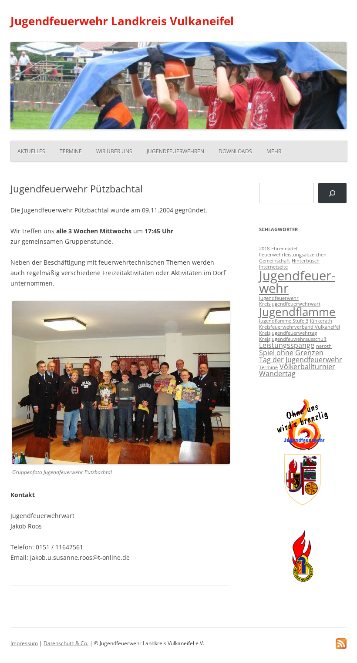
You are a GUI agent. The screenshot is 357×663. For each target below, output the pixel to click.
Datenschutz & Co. (66, 643)
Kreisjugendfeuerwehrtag (288, 333)
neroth (324, 346)
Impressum (24, 643)
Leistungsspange (286, 345)
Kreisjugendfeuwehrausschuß (293, 339)
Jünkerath (321, 321)
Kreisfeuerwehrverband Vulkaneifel (299, 327)
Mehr (273, 151)
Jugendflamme (297, 312)
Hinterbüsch (306, 261)
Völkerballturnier (307, 366)
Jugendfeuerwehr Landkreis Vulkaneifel (122, 21)
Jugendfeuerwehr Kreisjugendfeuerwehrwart (289, 301)
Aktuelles (31, 151)
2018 (264, 249)
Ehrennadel (284, 249)
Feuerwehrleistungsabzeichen (293, 255)
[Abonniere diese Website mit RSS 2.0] (341, 647)
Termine (71, 151)
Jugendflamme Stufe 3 (283, 321)
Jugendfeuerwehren (175, 151)
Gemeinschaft (274, 261)
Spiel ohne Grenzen (291, 352)
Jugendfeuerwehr (297, 282)
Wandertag (277, 373)
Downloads (235, 151)
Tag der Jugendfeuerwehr (300, 359)
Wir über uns (114, 151)
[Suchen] (332, 193)
